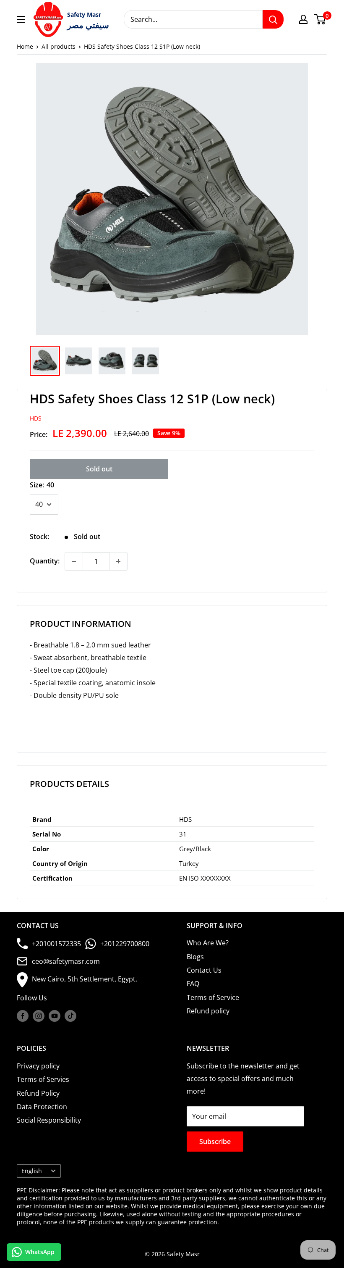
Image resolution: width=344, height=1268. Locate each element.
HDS (36, 418)
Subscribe (215, 1141)
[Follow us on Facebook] (23, 1016)
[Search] (273, 19)
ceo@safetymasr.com (66, 961)
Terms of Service (213, 997)
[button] (172, 708)
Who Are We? (208, 942)
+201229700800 (124, 943)
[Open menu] (21, 19)
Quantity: (45, 561)
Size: (42, 484)
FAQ (193, 983)
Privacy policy (38, 1066)
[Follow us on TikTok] (70, 1016)
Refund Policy (38, 1093)
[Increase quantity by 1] (118, 561)
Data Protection (42, 1106)
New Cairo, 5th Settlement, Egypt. (84, 979)
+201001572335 (56, 943)
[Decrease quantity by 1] (74, 561)
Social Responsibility (49, 1120)
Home (25, 46)
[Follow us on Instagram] (38, 1016)
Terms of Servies (43, 1079)
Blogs (195, 956)
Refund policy (208, 1010)
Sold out (99, 469)
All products (59, 46)
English (31, 1171)
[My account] (303, 19)
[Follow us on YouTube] (54, 1016)
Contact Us (204, 970)
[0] (320, 19)
